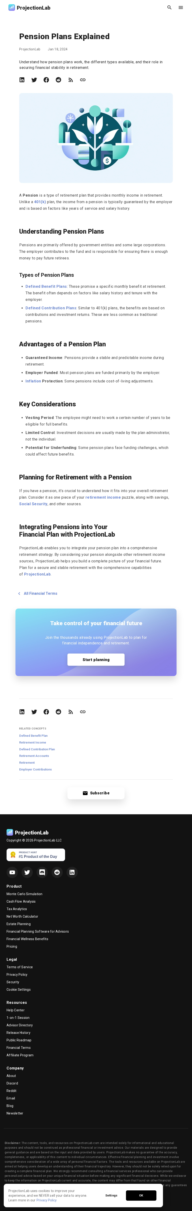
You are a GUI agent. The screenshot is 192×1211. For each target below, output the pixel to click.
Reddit (12, 1091)
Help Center (16, 1010)
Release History (18, 1033)
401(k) (40, 202)
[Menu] (180, 7)
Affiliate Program (20, 1055)
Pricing (12, 946)
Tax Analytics (17, 909)
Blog (10, 1106)
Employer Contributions (35, 769)
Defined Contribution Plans (51, 308)
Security (13, 982)
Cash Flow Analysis (21, 901)
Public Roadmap (19, 1040)
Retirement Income (32, 742)
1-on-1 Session (18, 1018)
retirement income (103, 497)
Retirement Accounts (34, 756)
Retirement (27, 762)
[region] (83, 1195)
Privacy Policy (17, 974)
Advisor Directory (20, 1025)
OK (141, 1195)
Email (11, 1098)
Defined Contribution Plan (37, 749)
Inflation (33, 381)
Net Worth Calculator (22, 916)
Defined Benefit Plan (33, 735)
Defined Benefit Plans (46, 286)
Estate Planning (19, 924)
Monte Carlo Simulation (25, 894)
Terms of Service (20, 967)
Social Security (33, 504)
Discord (12, 1083)
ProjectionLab (37, 574)
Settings (111, 1195)
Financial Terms (19, 1048)
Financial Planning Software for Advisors (38, 931)
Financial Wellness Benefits (27, 939)
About (11, 1076)
